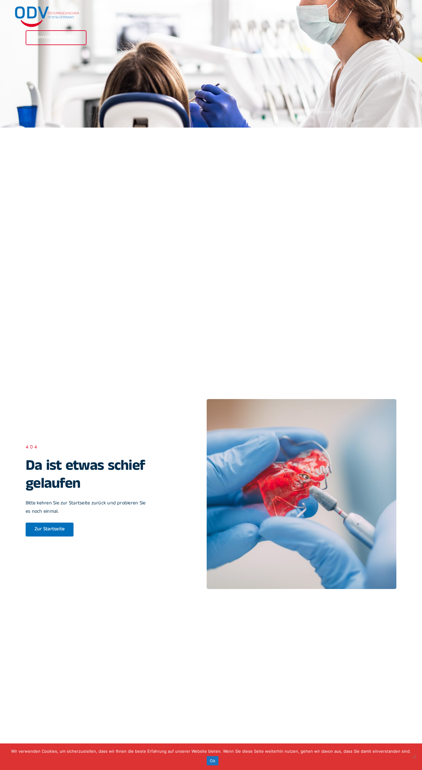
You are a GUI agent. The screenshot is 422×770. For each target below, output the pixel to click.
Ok (212, 760)
